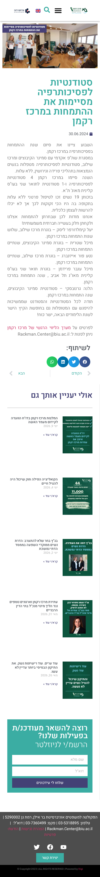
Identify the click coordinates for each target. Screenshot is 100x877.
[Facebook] (50, 847)
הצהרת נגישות (32, 829)
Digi (80, 869)
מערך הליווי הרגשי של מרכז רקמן (39, 327)
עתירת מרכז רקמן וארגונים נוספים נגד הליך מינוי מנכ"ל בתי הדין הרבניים (33, 606)
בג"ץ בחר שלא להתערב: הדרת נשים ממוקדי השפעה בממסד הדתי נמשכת (36, 545)
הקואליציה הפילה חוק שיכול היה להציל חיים (34, 481)
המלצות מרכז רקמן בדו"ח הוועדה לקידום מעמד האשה (34, 420)
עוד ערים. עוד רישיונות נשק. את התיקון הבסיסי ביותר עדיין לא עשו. (35, 667)
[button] (58, 10)
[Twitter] (37, 847)
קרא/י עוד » (50, 435)
